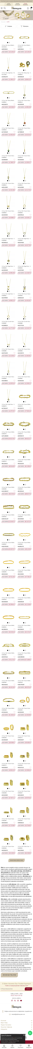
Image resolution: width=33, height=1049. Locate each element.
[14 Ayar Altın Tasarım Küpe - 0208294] (8, 727)
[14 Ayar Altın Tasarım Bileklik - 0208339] (24, 672)
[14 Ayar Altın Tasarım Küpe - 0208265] (24, 810)
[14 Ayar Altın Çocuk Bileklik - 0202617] (24, 37)
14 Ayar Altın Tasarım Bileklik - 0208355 (8, 570)
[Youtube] (21, 1000)
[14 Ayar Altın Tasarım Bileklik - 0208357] (8, 534)
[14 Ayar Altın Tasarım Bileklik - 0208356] (24, 534)
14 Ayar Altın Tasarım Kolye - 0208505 (8, 155)
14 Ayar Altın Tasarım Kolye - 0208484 (24, 349)
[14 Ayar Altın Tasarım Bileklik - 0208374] (24, 423)
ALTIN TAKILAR (9, 4)
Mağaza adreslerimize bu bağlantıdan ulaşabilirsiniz (18, 1011)
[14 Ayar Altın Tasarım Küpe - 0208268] (8, 783)
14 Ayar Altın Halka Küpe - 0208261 (24, 846)
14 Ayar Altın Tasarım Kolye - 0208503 (8, 183)
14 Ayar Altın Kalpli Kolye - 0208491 (8, 294)
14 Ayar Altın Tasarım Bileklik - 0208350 (24, 625)
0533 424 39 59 (16, 995)
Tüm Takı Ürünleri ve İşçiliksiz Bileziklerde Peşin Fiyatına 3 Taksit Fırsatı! (16, 1)
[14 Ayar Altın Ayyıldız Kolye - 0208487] (8, 313)
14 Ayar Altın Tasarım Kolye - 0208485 (8, 349)
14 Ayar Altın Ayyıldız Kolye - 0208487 (8, 321)
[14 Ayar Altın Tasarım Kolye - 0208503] (8, 175)
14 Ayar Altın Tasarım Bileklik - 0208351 (8, 625)
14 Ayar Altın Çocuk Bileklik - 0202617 (24, 45)
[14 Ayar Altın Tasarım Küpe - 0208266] (8, 810)
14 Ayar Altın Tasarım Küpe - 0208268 (8, 791)
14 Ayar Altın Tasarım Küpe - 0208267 (24, 791)
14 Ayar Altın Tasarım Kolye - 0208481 (24, 376)
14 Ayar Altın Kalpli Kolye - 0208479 (8, 404)
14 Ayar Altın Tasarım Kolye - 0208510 (24, 100)
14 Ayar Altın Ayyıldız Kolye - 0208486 (24, 321)
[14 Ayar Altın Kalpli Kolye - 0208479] (8, 396)
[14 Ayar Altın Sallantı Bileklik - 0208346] (8, 644)
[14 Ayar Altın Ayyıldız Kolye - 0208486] (24, 313)
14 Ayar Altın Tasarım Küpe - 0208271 (24, 736)
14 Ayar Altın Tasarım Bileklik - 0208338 (8, 708)
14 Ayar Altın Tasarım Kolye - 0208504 (24, 155)
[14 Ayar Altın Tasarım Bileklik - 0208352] (24, 589)
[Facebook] (12, 1000)
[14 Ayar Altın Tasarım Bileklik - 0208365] (8, 479)
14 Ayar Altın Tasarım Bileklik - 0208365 (8, 487)
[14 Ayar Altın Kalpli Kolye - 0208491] (8, 285)
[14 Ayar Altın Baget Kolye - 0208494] (8, 258)
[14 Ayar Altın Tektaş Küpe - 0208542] (24, 64)
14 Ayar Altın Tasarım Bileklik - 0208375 (8, 432)
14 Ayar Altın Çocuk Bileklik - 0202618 (8, 45)
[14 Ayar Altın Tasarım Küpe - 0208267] (24, 783)
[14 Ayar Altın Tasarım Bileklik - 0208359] (24, 506)
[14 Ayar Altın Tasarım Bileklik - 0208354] (24, 562)
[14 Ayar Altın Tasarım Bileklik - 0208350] (24, 617)
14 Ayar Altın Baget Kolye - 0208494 (8, 266)
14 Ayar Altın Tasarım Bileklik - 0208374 (24, 432)
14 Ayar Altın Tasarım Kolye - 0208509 (8, 128)
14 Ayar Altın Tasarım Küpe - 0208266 (8, 819)
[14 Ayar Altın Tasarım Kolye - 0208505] (8, 147)
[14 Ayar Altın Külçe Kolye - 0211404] (8, 64)
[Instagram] (18, 1000)
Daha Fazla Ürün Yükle (16, 860)
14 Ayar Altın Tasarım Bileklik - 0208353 (8, 597)
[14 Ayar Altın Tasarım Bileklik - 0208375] (8, 423)
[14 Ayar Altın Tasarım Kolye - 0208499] (24, 202)
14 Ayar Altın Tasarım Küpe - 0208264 (8, 846)
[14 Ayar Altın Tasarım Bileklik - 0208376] (24, 396)
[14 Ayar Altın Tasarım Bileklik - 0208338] (8, 700)
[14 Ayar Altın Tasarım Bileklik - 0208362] (8, 506)
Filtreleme (25, 26)
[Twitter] (15, 1000)
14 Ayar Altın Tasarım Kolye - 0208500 (8, 211)
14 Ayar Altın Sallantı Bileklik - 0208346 (8, 653)
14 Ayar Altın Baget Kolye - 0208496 (8, 238)
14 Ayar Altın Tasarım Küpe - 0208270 (8, 763)
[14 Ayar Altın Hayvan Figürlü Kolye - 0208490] (24, 285)
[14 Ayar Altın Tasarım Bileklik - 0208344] (24, 644)
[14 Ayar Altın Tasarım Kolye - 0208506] (24, 119)
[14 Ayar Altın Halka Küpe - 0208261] (24, 838)
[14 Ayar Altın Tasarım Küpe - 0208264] (8, 838)
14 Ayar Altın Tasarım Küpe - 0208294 (8, 736)
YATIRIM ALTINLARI (17, 4)
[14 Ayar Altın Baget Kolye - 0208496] (8, 230)
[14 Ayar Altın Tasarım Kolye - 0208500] (8, 202)
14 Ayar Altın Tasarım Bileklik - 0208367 (24, 459)
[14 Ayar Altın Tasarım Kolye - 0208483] (8, 368)
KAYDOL (28, 989)
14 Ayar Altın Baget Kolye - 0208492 (24, 266)
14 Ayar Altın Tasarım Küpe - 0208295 (24, 708)
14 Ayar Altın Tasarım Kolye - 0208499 (24, 211)
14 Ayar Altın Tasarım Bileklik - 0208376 (24, 404)
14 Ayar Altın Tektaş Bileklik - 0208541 (8, 100)
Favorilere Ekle (14, 49)
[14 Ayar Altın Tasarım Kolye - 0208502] (24, 175)
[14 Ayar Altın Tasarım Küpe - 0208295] (24, 700)
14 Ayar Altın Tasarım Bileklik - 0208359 (24, 515)
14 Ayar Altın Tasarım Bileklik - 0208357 (8, 542)
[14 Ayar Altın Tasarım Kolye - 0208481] (24, 368)
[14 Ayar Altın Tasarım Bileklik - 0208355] (8, 562)
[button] (7, 42)
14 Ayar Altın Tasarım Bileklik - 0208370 (8, 459)
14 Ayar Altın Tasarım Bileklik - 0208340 (8, 680)
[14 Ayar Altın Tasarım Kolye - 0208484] (24, 341)
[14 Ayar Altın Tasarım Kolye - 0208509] (8, 119)
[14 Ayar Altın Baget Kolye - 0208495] (24, 230)
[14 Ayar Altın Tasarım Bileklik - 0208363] (24, 479)
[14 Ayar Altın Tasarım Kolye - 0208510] (24, 92)
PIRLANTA (25, 5)
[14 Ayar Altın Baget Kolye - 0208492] (24, 258)
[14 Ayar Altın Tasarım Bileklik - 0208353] (8, 589)
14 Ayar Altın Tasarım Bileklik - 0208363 (24, 487)
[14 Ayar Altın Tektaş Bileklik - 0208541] (8, 92)
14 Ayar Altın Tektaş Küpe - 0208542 (24, 73)
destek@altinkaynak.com (18, 1014)
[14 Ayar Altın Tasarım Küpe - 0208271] (24, 727)
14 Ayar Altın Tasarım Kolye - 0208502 (24, 183)
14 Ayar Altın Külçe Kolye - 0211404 (8, 73)
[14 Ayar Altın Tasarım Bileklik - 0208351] (8, 617)
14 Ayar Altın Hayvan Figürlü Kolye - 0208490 (24, 294)
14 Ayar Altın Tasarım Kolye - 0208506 (24, 128)
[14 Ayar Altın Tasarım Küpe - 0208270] (8, 755)
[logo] (16, 1007)
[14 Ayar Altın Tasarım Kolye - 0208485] (8, 341)
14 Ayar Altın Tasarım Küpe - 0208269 (24, 763)
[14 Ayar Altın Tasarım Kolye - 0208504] (24, 147)
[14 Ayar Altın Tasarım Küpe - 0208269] (24, 755)
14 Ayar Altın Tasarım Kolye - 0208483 (8, 376)
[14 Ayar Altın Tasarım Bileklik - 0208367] (24, 451)
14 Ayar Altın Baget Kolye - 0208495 (24, 238)
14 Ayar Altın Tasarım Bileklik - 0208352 (24, 597)
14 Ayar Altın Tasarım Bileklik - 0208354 (24, 570)
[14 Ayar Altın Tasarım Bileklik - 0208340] (8, 672)
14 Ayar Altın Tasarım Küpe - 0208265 (24, 819)
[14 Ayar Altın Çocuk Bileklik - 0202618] (8, 37)
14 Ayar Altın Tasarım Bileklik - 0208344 (24, 653)
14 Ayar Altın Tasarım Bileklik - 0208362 (8, 515)
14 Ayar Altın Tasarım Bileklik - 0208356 (24, 542)
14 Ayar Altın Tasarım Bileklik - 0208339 (24, 680)
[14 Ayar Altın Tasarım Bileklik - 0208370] (8, 451)
